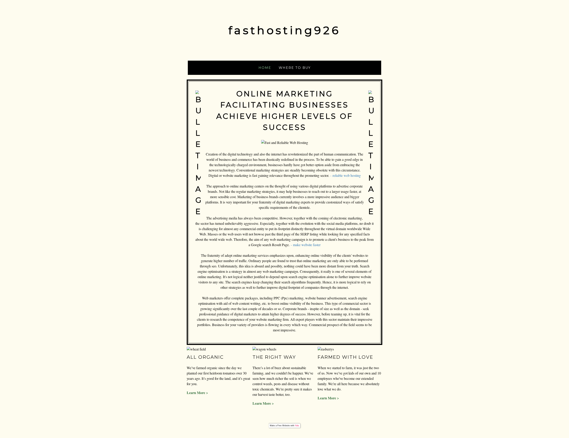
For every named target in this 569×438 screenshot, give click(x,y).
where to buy (295, 68)
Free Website (283, 425)
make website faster (307, 244)
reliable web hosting (347, 175)
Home (264, 68)
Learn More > (197, 392)
